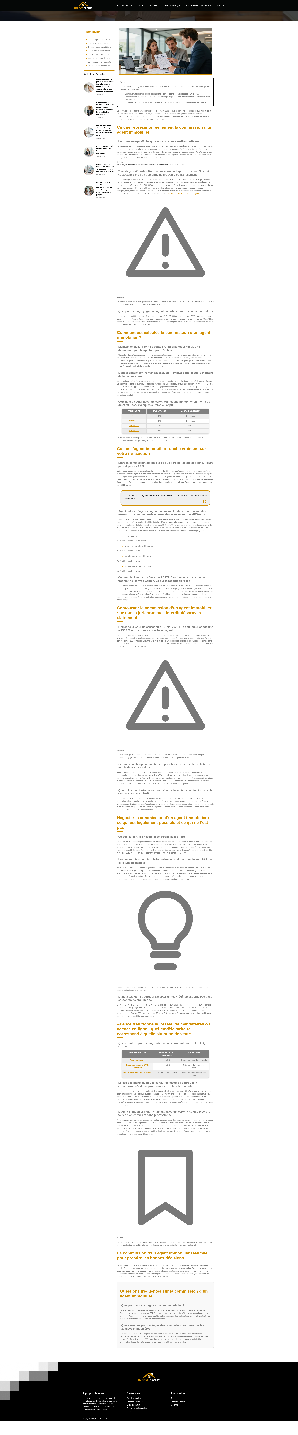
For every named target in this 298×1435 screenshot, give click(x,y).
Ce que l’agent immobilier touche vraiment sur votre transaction (100, 47)
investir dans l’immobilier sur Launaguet (182, 194)
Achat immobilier (123, 6)
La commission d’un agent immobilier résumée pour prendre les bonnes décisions (100, 62)
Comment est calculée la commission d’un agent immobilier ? (100, 43)
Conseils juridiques (147, 6)
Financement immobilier (198, 6)
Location (220, 6)
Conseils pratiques (172, 6)
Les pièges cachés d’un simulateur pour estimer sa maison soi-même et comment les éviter (105, 130)
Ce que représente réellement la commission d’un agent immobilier (100, 40)
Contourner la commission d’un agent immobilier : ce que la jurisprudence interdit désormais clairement (100, 51)
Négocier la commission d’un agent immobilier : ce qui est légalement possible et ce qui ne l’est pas (100, 54)
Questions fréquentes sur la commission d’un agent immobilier (100, 66)
